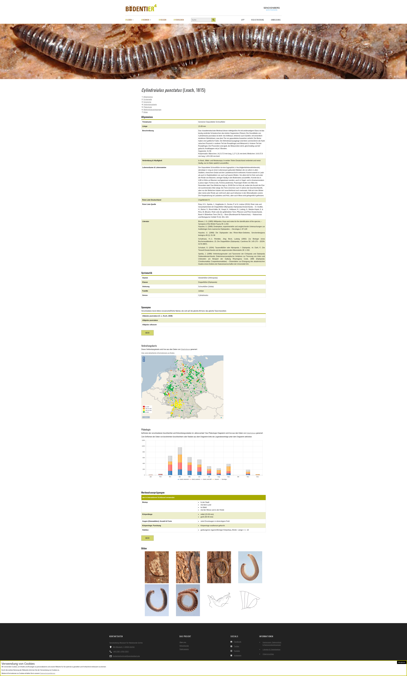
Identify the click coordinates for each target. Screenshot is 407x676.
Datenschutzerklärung (47, 673)
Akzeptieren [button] (401, 662)
